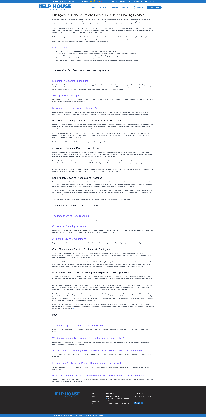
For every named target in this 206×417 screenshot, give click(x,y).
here (73, 308)
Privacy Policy (88, 415)
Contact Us (124, 7)
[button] (92, 1)
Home (94, 7)
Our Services (113, 7)
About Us (103, 7)
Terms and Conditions (99, 415)
